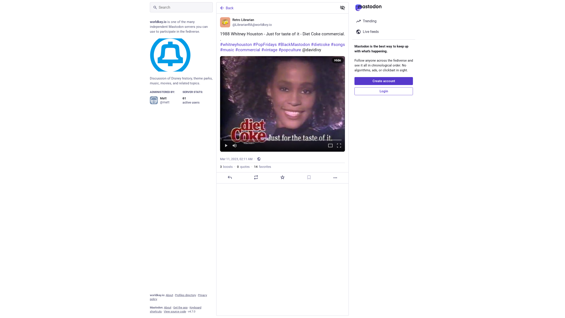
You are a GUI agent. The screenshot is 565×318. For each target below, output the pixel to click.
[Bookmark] (309, 177)
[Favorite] (282, 177)
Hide (337, 60)
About (169, 295)
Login (384, 91)
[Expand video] (330, 146)
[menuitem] (282, 104)
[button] (282, 104)
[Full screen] (339, 146)
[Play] (226, 146)
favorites (262, 166)
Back (230, 8)
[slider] (282, 139)
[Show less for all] (342, 7)
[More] (335, 177)
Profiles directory (185, 295)
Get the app (180, 307)
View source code (175, 311)
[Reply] (229, 177)
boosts (226, 166)
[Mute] (234, 146)
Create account (384, 81)
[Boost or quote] (256, 177)
